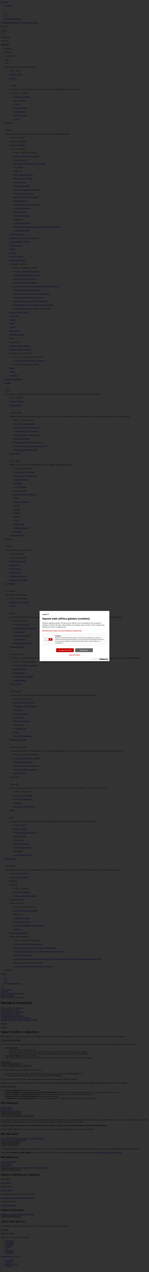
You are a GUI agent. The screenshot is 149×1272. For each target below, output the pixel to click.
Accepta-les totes (65, 650)
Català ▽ (45, 614)
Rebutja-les (84, 650)
